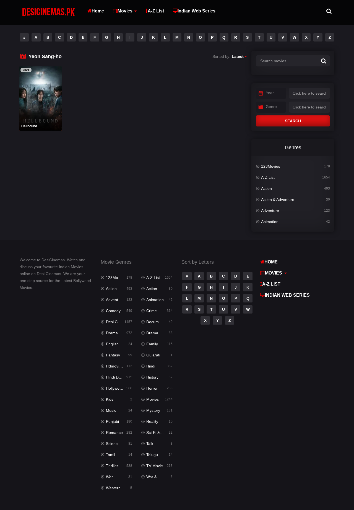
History (152, 377)
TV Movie (154, 466)
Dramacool (155, 333)
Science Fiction (119, 443)
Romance (114, 432)
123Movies (270, 166)
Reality (152, 421)
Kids (109, 399)
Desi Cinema (117, 322)
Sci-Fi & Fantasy (159, 432)
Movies (125, 11)
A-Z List (156, 11)
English (112, 344)
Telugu (152, 454)
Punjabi (112, 421)
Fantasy (113, 355)
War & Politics (158, 477)
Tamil (110, 454)
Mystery (153, 410)
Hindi (150, 366)
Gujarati (153, 355)
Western (113, 488)
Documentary (158, 322)
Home (98, 11)
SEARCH (293, 121)
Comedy (113, 311)
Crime (151, 311)
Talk (149, 443)
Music (111, 410)
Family (152, 344)
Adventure (270, 210)
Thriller (112, 466)
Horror (152, 388)
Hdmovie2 (115, 366)
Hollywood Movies (119, 388)
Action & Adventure (277, 199)
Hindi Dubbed (118, 377)
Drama (112, 333)
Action (266, 188)
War (109, 477)
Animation (269, 221)
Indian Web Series (196, 11)
